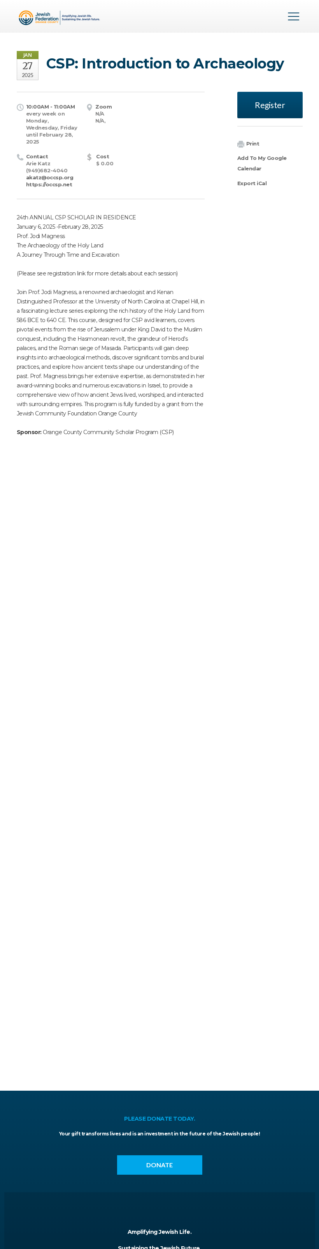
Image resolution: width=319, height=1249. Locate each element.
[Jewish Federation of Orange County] (60, 19)
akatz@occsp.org (50, 177)
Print (252, 143)
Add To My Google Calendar (262, 163)
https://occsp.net (49, 184)
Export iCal (252, 183)
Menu (294, 16)
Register (270, 105)
